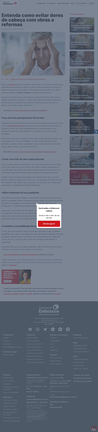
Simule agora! (49, 224)
